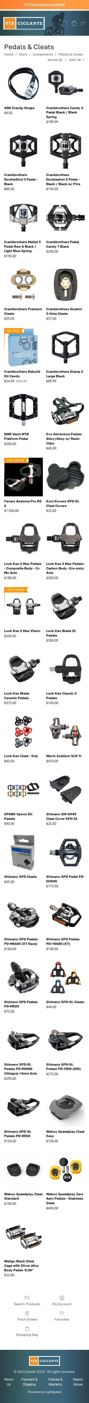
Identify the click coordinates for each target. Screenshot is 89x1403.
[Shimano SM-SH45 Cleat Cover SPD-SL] (65, 789)
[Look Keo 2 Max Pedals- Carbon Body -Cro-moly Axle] (65, 539)
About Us (8, 1381)
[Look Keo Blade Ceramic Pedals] (23, 669)
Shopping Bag (27, 1335)
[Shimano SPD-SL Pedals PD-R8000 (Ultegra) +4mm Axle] (23, 1040)
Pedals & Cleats (70, 54)
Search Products (27, 1304)
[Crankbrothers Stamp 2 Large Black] (65, 347)
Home (8, 54)
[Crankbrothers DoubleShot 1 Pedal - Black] (23, 150)
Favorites (61, 1319)
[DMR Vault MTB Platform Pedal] (23, 410)
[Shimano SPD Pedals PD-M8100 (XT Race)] (23, 915)
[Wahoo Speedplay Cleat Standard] (23, 1169)
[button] (24, 23)
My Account (61, 1304)
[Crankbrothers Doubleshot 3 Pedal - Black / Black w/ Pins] (65, 150)
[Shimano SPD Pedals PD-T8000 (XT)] (65, 915)
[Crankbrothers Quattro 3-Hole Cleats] (65, 284)
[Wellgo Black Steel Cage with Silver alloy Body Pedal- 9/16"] (23, 1236)
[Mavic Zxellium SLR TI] (65, 731)
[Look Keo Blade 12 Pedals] (65, 606)
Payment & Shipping (29, 1381)
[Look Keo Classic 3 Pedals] (65, 669)
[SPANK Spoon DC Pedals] (23, 789)
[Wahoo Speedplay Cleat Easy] (65, 1107)
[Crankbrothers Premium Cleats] (23, 284)
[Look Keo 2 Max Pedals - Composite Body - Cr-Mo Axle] (23, 539)
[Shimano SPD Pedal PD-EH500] (65, 852)
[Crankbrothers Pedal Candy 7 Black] (65, 217)
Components (43, 54)
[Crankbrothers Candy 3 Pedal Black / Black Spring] (65, 83)
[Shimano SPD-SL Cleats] (65, 977)
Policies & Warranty (55, 1381)
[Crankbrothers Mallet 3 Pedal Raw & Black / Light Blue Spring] (23, 217)
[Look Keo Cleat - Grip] (23, 731)
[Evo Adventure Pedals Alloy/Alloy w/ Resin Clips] (65, 410)
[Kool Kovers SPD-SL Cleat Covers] (65, 477)
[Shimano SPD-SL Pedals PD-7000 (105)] (65, 1040)
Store (23, 54)
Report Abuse (78, 1381)
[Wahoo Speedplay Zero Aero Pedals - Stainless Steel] (65, 1169)
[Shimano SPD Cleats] (23, 852)
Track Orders (27, 1319)
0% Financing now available (44, 4)
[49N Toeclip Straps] (23, 83)
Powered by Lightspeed (44, 1392)
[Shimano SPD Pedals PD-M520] (23, 977)
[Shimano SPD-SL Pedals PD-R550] (23, 1107)
